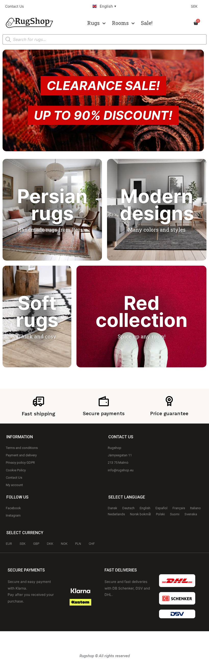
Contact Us (14, 6)
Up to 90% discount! (103, 115)
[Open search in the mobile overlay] (104, 39)
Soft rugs (37, 311)
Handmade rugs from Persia (52, 229)
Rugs (93, 23)
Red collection (142, 311)
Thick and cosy (37, 336)
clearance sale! (103, 85)
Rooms (120, 23)
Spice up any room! (141, 336)
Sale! (146, 23)
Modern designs (157, 205)
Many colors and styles (157, 229)
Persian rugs (52, 205)
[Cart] (197, 23)
